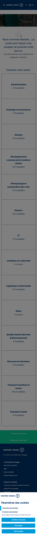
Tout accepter (18, 531)
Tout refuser (18, 525)
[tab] (18, 508)
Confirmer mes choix (18, 520)
